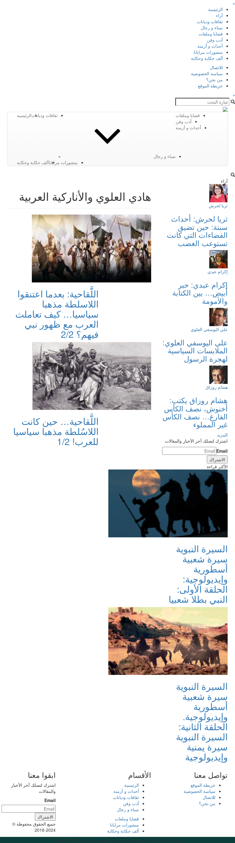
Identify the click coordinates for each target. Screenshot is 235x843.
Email (222, 451)
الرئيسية (215, 9)
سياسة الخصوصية (207, 73)
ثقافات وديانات (210, 21)
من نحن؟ (214, 79)
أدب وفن (215, 40)
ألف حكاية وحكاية (207, 58)
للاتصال (216, 67)
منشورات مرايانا (208, 52)
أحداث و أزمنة (210, 46)
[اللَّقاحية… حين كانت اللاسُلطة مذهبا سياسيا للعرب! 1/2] (91, 375)
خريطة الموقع (210, 86)
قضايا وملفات (211, 34)
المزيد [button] (222, 435)
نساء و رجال (212, 27)
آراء (219, 15)
